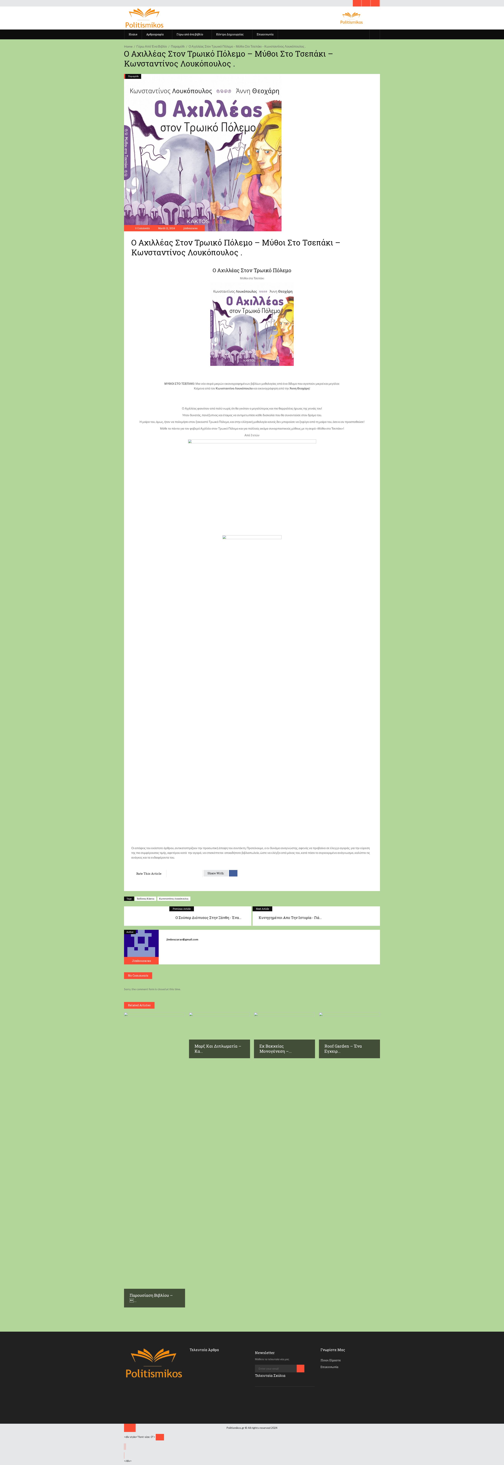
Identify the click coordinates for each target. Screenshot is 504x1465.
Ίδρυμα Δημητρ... (221, 1378)
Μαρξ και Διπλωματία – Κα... (218, 1048)
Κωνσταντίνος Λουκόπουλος (173, 898)
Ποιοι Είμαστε (331, 1360)
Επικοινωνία (329, 1367)
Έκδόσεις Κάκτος (145, 898)
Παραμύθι (178, 46)
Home (128, 46)
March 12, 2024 (166, 228)
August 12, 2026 (223, 1401)
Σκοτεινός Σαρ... (221, 1395)
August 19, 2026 (223, 1367)
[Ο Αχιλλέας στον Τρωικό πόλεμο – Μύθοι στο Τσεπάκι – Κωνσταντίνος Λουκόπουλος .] (141, 947)
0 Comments (142, 228)
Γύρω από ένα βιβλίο (151, 46)
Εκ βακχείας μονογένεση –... (275, 1048)
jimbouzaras (190, 228)
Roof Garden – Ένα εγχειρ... (343, 1048)
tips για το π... (220, 1361)
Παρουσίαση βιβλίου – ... (151, 1297)
